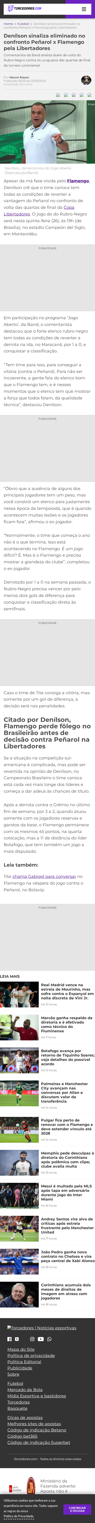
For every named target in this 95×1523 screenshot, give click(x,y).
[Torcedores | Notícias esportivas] (24, 8)
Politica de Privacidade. (19, 1516)
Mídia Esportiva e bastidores (36, 1396)
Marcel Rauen (19, 77)
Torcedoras (18, 1402)
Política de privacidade (31, 1355)
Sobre (13, 1374)
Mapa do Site (21, 1349)
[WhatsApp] (49, 1339)
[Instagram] (32, 1339)
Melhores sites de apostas (34, 1423)
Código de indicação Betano (36, 1430)
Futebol (23, 24)
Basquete (17, 1408)
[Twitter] (17, 1339)
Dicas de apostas (25, 1417)
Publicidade (19, 1368)
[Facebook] (9, 1339)
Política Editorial (24, 1361)
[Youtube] (41, 1339)
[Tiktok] (24, 1340)
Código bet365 (22, 1436)
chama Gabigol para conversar (44, 876)
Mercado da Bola (25, 1389)
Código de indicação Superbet (38, 1442)
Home (8, 24)
